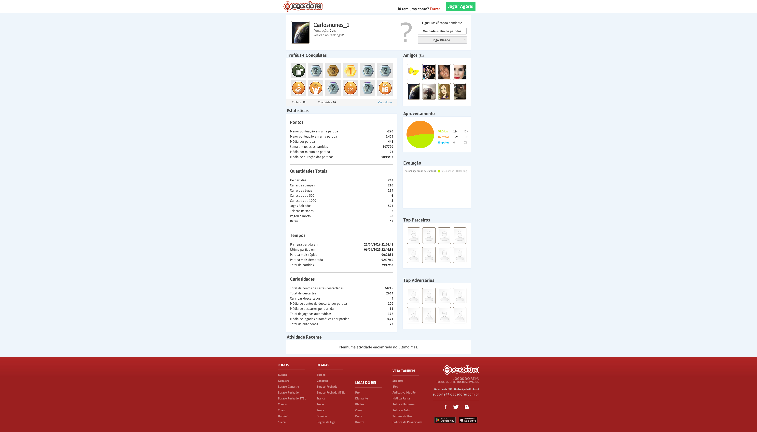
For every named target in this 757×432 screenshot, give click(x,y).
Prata (358, 416)
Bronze (359, 422)
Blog (395, 386)
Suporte (397, 380)
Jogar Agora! (461, 6)
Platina (359, 404)
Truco (281, 410)
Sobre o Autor (401, 410)
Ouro (358, 410)
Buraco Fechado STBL (292, 398)
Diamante (361, 398)
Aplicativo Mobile (404, 392)
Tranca (282, 404)
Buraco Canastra (288, 386)
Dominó (283, 416)
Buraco (282, 374)
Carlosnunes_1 (331, 25)
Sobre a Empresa (403, 404)
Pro (357, 392)
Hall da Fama (401, 398)
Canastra (283, 380)
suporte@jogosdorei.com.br (456, 394)
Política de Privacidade (407, 422)
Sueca (282, 422)
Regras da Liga (326, 422)
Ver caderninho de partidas (442, 31)
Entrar (435, 9)
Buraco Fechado (288, 392)
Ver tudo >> (385, 102)
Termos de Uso (402, 416)
